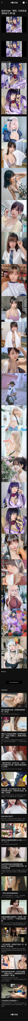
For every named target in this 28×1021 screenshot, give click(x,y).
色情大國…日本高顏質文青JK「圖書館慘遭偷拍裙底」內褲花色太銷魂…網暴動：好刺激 (14, 791)
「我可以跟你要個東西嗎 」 (10, 893)
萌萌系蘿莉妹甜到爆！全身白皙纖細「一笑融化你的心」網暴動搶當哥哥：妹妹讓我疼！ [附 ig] (14, 973)
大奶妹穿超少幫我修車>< (9, 1001)
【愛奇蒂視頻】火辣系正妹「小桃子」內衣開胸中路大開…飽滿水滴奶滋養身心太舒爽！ (14, 765)
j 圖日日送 (14, 3)
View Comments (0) (14, 682)
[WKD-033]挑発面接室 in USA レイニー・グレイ (13, 841)
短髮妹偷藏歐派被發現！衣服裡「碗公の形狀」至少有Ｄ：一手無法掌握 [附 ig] (14, 919)
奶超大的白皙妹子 (7, 816)
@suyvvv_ (3, 671)
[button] (1, 3)
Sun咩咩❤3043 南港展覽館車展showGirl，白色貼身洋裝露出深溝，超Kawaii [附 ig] (14, 866)
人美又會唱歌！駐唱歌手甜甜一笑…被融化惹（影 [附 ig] (14, 945)
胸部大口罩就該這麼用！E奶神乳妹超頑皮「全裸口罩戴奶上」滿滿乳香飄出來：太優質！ (14, 736)
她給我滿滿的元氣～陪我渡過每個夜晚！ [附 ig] (13, 711)
